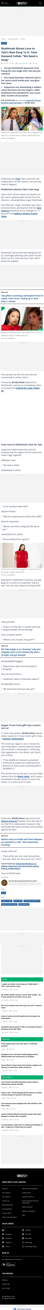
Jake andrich (24, 904)
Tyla (18, 178)
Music (23, 39)
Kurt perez (18, 901)
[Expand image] (42, 108)
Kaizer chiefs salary (9, 904)
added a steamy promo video (19, 215)
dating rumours (9, 821)
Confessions (5, 989)
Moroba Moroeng (23, 63)
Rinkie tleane (7, 901)
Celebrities (4, 1011)
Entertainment (13, 39)
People (4, 1098)
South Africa (5, 1032)
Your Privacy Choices (24, 1309)
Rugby (3, 1060)
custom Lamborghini (13, 738)
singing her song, (20, 389)
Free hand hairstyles (31, 901)
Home (3, 39)
